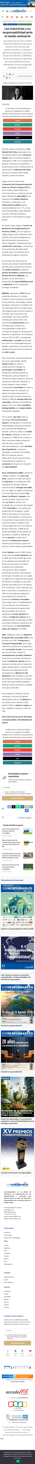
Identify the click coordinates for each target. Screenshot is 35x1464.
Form (2, 1438)
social (30, 281)
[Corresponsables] (17, 11)
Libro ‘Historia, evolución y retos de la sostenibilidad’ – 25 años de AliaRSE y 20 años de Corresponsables (15, 977)
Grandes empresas (12, 24)
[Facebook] (8, 1353)
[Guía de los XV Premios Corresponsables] (17, 1149)
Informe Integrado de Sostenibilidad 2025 (17, 1435)
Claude (17, 120)
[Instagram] (22, 1353)
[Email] (27, 806)
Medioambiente (28, 833)
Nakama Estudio (13, 1430)
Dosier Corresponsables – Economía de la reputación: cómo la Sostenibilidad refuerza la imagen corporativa (17, 1121)
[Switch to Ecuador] (21, 17)
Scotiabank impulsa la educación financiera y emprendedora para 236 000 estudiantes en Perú (11, 856)
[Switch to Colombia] (17, 17)
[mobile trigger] (3, 11)
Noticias (26, 831)
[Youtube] (30, 1353)
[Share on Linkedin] (22, 806)
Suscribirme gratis (17, 798)
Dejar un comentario (25, 817)
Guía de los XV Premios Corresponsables (16, 1173)
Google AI (17, 129)
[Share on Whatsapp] (18, 806)
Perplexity (17, 142)
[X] (15, 1353)
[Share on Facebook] (6, 74)
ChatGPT (17, 125)
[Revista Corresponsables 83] (17, 1004)
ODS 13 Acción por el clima (24, 24)
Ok (18, 1461)
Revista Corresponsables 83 (11, 1026)
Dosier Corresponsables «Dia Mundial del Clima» (17, 720)
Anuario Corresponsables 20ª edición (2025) (17, 929)
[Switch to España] (7, 17)
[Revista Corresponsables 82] (17, 1050)
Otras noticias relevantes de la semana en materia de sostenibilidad (10, 831)
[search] (26, 11)
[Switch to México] (26, 17)
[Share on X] (9, 74)
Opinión (5, 24)
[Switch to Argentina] (2, 17)
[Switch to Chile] (12, 17)
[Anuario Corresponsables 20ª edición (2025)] (17, 905)
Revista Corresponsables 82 (11, 1072)
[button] (12, 74)
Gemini (17, 133)
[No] (33, 1457)
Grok (17, 137)
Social (26, 844)
